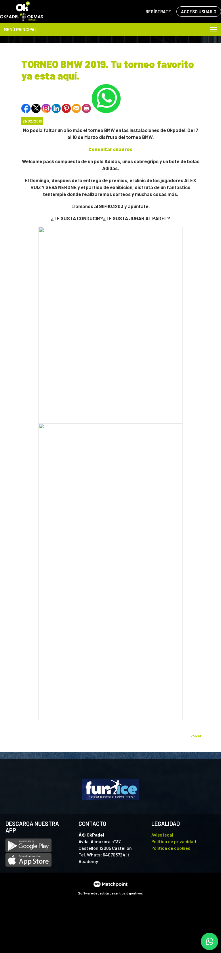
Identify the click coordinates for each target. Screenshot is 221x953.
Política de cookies (170, 848)
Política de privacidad (173, 841)
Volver (195, 736)
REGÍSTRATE (158, 11)
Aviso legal (162, 834)
